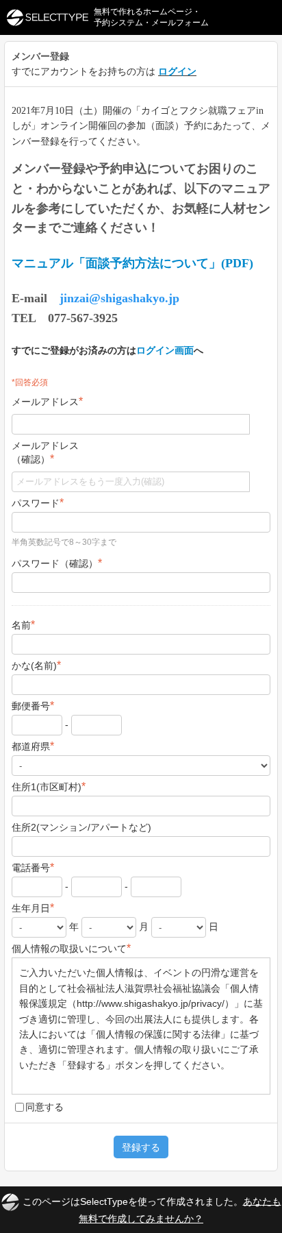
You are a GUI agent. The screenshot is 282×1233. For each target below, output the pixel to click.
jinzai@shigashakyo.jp (119, 298)
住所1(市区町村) (49, 786)
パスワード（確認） (57, 563)
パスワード (38, 503)
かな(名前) (36, 665)
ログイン (177, 71)
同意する (44, 1106)
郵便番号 (33, 705)
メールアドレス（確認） (45, 452)
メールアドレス (47, 401)
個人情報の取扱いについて (71, 948)
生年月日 (33, 908)
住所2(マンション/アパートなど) (81, 827)
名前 (23, 625)
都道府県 (33, 746)
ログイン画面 (165, 350)
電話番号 (33, 867)
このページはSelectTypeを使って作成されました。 (152, 1209)
